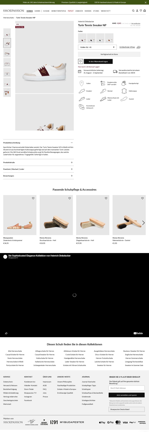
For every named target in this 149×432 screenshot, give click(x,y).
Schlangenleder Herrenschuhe (45, 365)
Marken (88, 11)
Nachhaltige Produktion (66, 385)
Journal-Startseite (88, 382)
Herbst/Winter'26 (58, 11)
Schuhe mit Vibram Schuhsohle (74, 365)
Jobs (44, 393)
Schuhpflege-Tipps (89, 385)
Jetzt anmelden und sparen (127, 395)
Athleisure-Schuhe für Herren (74, 351)
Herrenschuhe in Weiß (15, 362)
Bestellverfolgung (10, 389)
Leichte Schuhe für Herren (104, 362)
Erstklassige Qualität (65, 393)
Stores (96, 11)
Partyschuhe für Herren (15, 365)
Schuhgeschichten (88, 400)
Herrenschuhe (8, 18)
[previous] (5, 223)
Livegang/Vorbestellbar (134, 362)
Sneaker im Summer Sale (134, 365)
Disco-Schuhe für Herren (104, 354)
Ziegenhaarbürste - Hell (85, 240)
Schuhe (46, 11)
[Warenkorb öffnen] (145, 10)
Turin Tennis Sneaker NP (25, 18)
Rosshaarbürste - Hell (48, 240)
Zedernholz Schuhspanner (12, 240)
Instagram (28, 397)
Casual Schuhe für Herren (15, 354)
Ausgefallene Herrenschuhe (104, 351)
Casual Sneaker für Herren (44, 354)
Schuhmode (86, 397)
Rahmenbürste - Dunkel (121, 240)
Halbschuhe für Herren (44, 358)
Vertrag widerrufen (10, 397)
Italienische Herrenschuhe (44, 362)
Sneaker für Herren (104, 365)
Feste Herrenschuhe (15, 358)
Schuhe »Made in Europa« (66, 389)
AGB (45, 385)
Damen (37, 11)
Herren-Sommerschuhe (134, 358)
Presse (45, 397)
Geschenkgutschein (10, 400)
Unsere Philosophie (64, 382)
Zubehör (79, 11)
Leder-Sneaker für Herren (74, 362)
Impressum (47, 382)
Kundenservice (29, 382)
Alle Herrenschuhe (15, 351)
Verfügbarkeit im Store (109, 54)
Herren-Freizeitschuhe (104, 358)
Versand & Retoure (10, 385)
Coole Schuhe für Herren (74, 354)
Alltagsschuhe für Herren (44, 351)
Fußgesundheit (87, 404)
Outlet (71, 11)
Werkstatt (105, 11)
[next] (143, 223)
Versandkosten (135, 23)
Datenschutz (8, 382)
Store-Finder (29, 389)
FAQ (44, 389)
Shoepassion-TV (30, 393)
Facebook (28, 400)
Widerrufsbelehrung (10, 393)
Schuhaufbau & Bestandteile (92, 393)
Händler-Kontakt (30, 385)
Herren (30, 11)
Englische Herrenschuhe (134, 354)
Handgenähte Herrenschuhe (74, 358)
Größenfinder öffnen (127, 47)
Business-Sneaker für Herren (134, 351)
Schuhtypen (86, 389)
